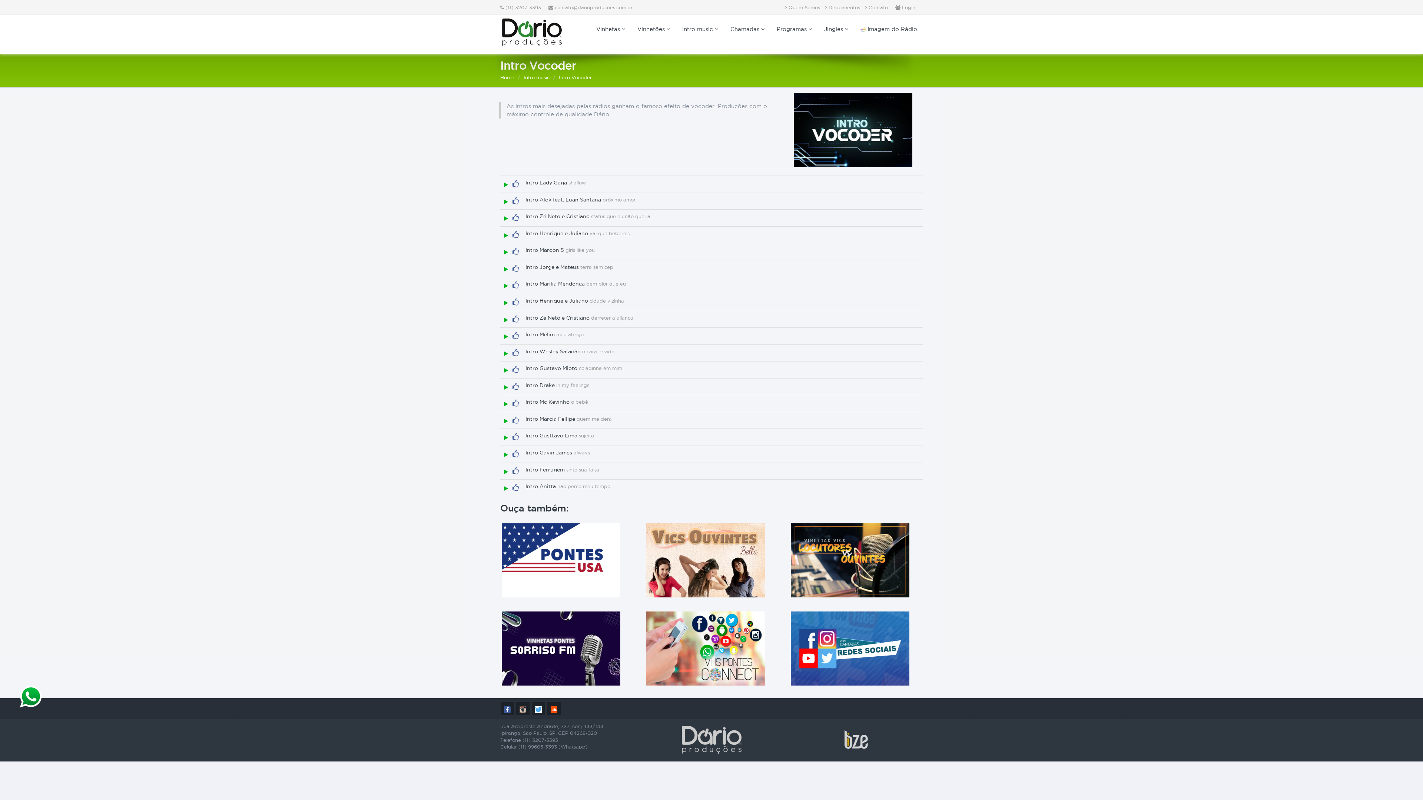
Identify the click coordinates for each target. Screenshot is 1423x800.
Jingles (834, 29)
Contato (877, 7)
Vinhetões (652, 29)
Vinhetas (609, 29)
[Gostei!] (516, 184)
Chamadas (745, 29)
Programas (793, 29)
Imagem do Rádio (891, 29)
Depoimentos (843, 7)
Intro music (698, 29)
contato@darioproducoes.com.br (594, 7)
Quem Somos (803, 7)
